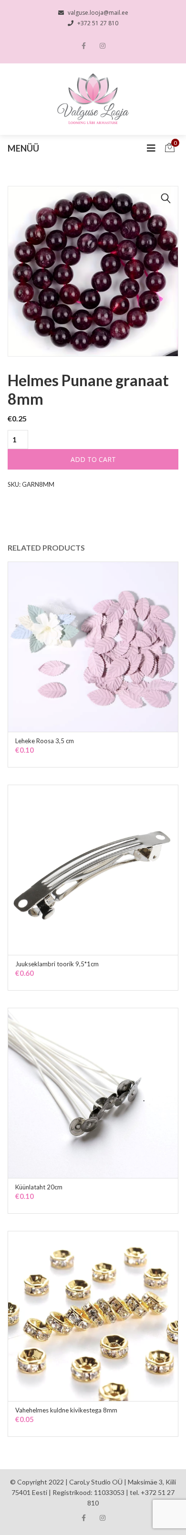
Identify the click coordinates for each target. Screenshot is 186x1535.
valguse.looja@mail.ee (98, 13)
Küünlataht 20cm (38, 1187)
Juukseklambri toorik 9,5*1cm (57, 964)
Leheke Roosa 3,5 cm (44, 741)
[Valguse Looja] (93, 99)
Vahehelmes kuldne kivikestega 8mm (66, 1410)
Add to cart (93, 459)
